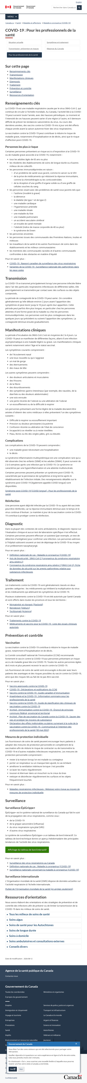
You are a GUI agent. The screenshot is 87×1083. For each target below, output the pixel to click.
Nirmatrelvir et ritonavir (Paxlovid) (26, 604)
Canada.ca (10, 23)
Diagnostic (15, 81)
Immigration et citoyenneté (16, 1010)
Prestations (10, 1025)
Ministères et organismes (54, 992)
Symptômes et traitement (57, 42)
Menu (13, 16)
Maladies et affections (32, 23)
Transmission (16, 74)
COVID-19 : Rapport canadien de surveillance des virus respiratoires (43, 263)
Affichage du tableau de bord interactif (27, 849)
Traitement (15, 84)
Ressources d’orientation (22, 95)
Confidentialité (11, 1078)
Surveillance (15, 91)
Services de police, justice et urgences (59, 1005)
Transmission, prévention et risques (24, 48)
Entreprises (10, 1020)
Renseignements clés (20, 71)
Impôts (8, 1035)
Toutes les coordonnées (15, 992)
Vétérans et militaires (52, 1035)
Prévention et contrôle (20, 88)
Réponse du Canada (55, 48)
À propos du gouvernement (16, 997)
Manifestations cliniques (21, 78)
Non (22, 1069)
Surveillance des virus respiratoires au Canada (32, 863)
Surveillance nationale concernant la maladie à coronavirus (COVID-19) (44, 869)
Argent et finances (51, 1020)
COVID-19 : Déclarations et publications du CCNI (33, 689)
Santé (18, 23)
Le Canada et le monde (53, 1015)
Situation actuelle (16, 42)
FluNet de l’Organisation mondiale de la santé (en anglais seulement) (39, 889)
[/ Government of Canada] (20, 7)
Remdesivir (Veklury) (20, 607)
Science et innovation (52, 1025)
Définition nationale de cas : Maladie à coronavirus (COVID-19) (40, 555)
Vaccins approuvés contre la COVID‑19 (28, 686)
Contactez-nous (11, 976)
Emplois (8, 1005)
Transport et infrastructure (54, 1010)
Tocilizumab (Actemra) (21, 611)
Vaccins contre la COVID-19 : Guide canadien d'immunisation (40, 692)
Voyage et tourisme (13, 1015)
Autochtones (49, 1030)
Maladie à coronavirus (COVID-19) (57, 23)
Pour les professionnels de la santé (23, 55)
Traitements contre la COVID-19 (25, 620)
